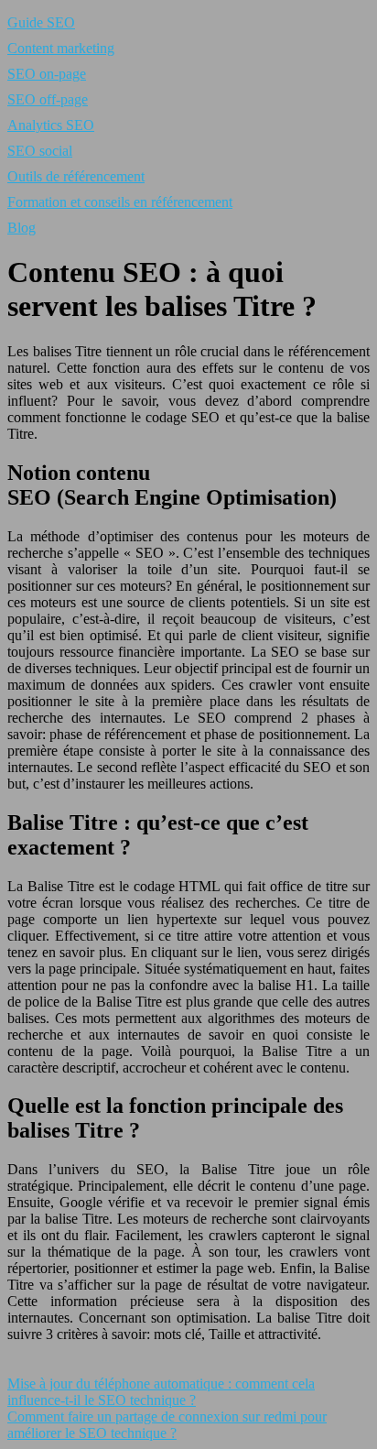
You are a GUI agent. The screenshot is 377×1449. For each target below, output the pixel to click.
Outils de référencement (76, 176)
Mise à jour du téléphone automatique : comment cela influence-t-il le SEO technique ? (161, 1392)
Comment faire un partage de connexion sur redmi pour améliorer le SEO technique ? (167, 1425)
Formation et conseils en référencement (119, 202)
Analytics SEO (50, 125)
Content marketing (60, 48)
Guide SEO (41, 22)
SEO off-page (47, 99)
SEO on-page (46, 74)
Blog (21, 227)
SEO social (39, 150)
